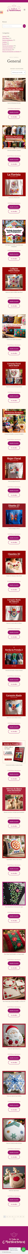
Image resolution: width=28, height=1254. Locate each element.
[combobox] (18, 72)
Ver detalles (14, 117)
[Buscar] (24, 26)
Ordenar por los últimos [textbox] (18, 72)
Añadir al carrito (14, 112)
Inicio (11, 57)
